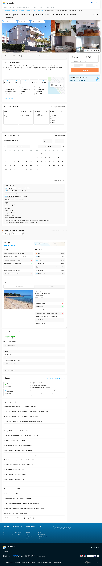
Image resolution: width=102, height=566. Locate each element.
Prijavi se (72, 80)
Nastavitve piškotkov (57, 562)
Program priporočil (16, 534)
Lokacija (29, 56)
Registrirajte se (81, 80)
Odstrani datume (59, 180)
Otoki (27, 534)
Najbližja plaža (19, 287)
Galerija (5, 56)
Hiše (4, 531)
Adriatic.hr (40, 529)
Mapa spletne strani (47, 562)
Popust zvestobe (15, 531)
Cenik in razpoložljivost (18, 56)
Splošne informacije (42, 536)
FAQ (41, 562)
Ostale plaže (50, 287)
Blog (39, 538)
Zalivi (27, 538)
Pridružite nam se (41, 534)
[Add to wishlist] (94, 14)
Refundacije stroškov (16, 532)
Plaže (27, 540)
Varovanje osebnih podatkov (33, 562)
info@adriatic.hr (17, 555)
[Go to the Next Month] (63, 146)
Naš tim (39, 532)
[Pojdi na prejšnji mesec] (5, 146)
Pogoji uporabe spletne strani (20, 562)
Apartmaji (5, 529)
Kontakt (6, 551)
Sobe (4, 532)
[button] (26, 36)
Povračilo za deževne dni (17, 200)
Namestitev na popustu (17, 529)
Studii (4, 534)
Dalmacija (28, 532)
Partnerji (58, 527)
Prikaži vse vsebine (8, 98)
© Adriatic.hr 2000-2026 (8, 562)
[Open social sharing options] (97, 14)
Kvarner (27, 531)
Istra (27, 529)
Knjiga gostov (41, 531)
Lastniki (67, 527)
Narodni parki (29, 536)
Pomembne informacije (42, 56)
